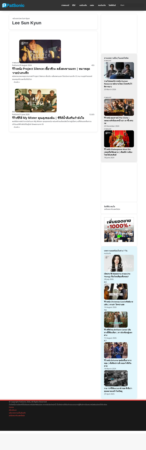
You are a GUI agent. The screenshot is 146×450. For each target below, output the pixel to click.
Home (11, 407)
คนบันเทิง (102, 5)
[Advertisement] (120, 33)
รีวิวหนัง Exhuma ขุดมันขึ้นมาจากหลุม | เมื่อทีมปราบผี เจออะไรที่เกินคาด (117, 363)
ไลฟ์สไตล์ (112, 5)
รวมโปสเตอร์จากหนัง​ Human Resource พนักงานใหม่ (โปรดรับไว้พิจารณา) (118, 84)
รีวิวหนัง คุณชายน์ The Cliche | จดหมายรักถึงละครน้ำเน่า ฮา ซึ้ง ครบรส (118, 121)
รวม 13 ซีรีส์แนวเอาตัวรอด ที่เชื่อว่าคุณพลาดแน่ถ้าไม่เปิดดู (118, 390)
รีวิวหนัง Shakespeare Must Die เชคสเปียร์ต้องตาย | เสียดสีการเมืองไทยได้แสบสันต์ (118, 152)
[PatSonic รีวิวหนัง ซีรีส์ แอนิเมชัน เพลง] (13, 5)
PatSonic (15, 65)
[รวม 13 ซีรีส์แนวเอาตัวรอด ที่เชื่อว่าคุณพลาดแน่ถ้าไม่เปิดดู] (116, 386)
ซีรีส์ (73, 5)
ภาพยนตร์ (65, 5)
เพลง (92, 5)
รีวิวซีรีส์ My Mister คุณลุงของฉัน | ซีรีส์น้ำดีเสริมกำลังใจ (48, 118)
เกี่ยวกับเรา (13, 410)
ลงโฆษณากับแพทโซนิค (112, 209)
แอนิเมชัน (83, 5)
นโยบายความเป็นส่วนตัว (17, 413)
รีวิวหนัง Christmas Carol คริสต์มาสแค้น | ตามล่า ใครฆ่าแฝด (118, 303)
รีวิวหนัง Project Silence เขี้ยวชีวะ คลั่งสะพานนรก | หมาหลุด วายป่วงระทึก (51, 71)
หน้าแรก (15, 18)
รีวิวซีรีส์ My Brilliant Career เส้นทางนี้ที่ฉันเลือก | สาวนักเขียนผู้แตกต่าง (118, 332)
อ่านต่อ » (17, 82)
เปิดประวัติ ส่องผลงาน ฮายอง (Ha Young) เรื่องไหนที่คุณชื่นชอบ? (117, 275)
